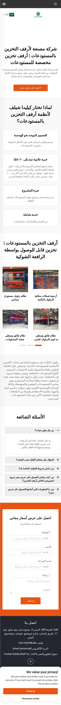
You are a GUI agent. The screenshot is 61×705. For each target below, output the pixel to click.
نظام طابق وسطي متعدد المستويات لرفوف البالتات (15, 337)
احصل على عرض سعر (30, 87)
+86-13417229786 (27, 643)
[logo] (38, 14)
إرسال (30, 600)
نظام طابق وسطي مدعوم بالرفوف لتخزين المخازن (45, 337)
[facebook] (30, 661)
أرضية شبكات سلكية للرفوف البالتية (46, 297)
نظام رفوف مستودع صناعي (15, 297)
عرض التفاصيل (46, 279)
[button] (38, 345)
